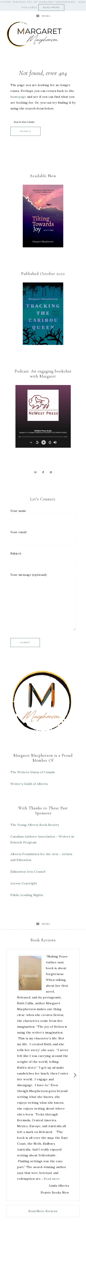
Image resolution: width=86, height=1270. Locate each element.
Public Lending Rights (26, 895)
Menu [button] (46, 16)
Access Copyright (23, 883)
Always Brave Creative (49, 1248)
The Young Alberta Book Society (34, 825)
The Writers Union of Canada (32, 772)
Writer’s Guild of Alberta (29, 784)
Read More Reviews (43, 1211)
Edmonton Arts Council (27, 871)
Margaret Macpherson (43, 34)
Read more (52, 1179)
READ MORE (51, 7)
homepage (18, 97)
